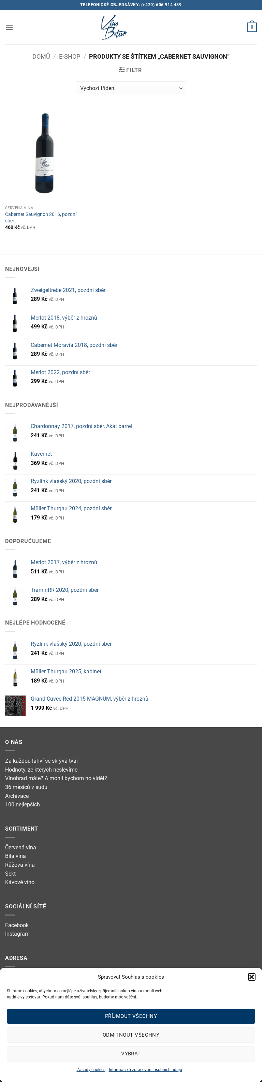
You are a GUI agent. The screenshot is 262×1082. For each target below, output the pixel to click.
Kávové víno (19, 882)
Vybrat (131, 1054)
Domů (41, 56)
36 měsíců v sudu (26, 787)
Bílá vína (15, 856)
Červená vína (20, 847)
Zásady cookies (91, 1069)
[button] (251, 977)
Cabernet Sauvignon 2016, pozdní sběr (40, 217)
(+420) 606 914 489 (161, 4)
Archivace (17, 796)
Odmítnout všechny (131, 1035)
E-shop (69, 56)
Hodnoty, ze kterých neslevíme (41, 769)
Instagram (17, 934)
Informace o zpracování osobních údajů (145, 1069)
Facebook (17, 925)
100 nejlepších (22, 804)
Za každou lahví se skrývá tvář (41, 761)
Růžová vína (20, 865)
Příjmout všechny (131, 1016)
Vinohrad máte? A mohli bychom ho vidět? (56, 778)
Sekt (10, 874)
